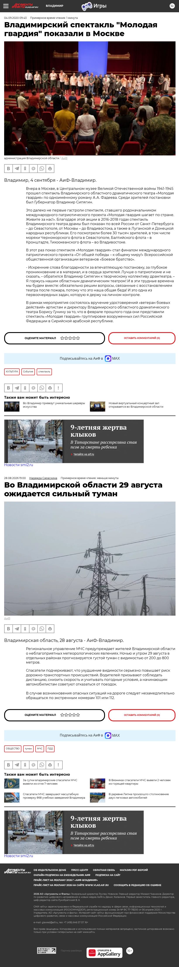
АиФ (64, 158)
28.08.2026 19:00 (15, 478)
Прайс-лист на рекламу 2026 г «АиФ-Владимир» (66, 880)
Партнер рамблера (71, 950)
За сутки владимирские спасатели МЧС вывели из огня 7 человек (50, 782)
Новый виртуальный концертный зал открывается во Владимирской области (136, 405)
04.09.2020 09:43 (15, 17)
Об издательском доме (50, 870)
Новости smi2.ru (18, 465)
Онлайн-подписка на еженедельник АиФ (62, 875)
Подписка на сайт (107, 875)
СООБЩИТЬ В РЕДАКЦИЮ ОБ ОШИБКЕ (137, 885)
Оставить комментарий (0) (142, 338)
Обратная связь (104, 870)
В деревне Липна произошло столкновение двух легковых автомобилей (139, 796)
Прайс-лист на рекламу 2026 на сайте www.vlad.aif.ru (71, 885)
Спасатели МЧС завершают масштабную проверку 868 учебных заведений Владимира (54, 796)
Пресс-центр (79, 870)
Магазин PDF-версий (134, 870)
